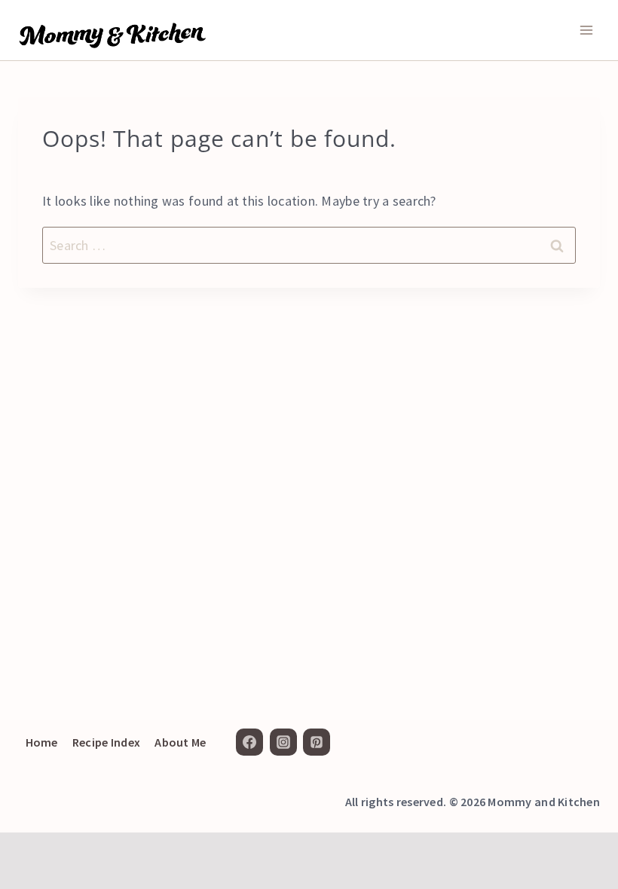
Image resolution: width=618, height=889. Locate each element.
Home (42, 742)
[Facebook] (249, 742)
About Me (180, 742)
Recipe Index (106, 742)
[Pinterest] (316, 742)
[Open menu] (586, 29)
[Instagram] (283, 742)
